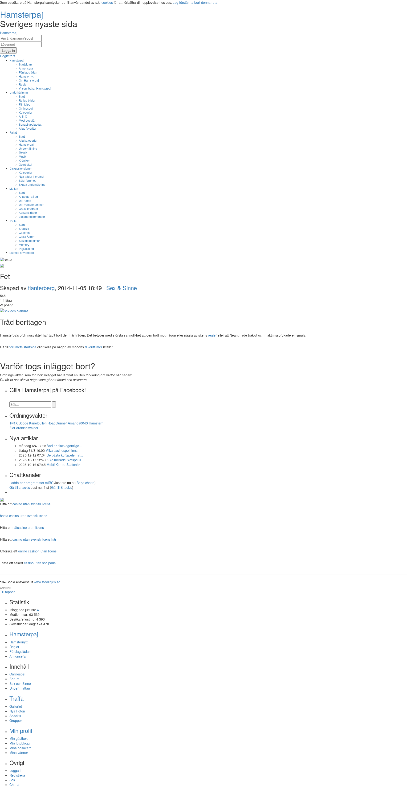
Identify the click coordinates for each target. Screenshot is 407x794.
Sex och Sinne (20, 683)
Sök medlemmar (29, 241)
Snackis (24, 228)
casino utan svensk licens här (34, 539)
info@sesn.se (246, 791)
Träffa (12, 220)
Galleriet (24, 232)
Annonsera (26, 68)
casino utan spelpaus (40, 562)
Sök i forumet (27, 180)
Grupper (15, 720)
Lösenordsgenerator (32, 216)
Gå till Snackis (61, 487)
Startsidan (25, 64)
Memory (24, 245)
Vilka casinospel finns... (63, 450)
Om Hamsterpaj (29, 80)
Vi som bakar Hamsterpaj (35, 88)
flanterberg (41, 288)
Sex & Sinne (121, 288)
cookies (107, 2)
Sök (12, 780)
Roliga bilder (27, 100)
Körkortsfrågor (28, 212)
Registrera (17, 775)
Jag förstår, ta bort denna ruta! (195, 2)
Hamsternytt (26, 76)
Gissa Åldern (27, 236)
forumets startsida (22, 347)
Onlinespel (26, 108)
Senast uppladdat (30, 124)
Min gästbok (18, 738)
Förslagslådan (28, 72)
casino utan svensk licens (31, 504)
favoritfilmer (93, 347)
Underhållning (18, 92)
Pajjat (13, 132)
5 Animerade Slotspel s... (65, 459)
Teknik (23, 152)
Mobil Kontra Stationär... (64, 464)
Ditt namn (25, 200)
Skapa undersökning (32, 184)
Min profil (20, 730)
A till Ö (23, 116)
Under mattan (19, 688)
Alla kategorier (28, 140)
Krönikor (24, 160)
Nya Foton (17, 711)
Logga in (15, 770)
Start (22, 96)
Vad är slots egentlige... (64, 445)
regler (212, 335)
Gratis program (28, 208)
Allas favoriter (27, 128)
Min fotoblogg (19, 743)
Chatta (14, 784)
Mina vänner (18, 752)
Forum (14, 678)
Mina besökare (20, 747)
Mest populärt (27, 120)
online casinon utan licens (37, 551)
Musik (22, 156)
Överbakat (25, 164)
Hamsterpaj (16, 60)
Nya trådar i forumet (31, 176)
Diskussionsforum (20, 168)
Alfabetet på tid (28, 196)
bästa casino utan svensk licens (23, 515)
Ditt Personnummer (31, 204)
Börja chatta (85, 482)
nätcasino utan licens (28, 527)
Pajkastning (26, 249)
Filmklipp (24, 104)
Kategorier (25, 112)
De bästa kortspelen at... (65, 455)
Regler (23, 84)
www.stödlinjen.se (47, 582)
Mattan (13, 188)
